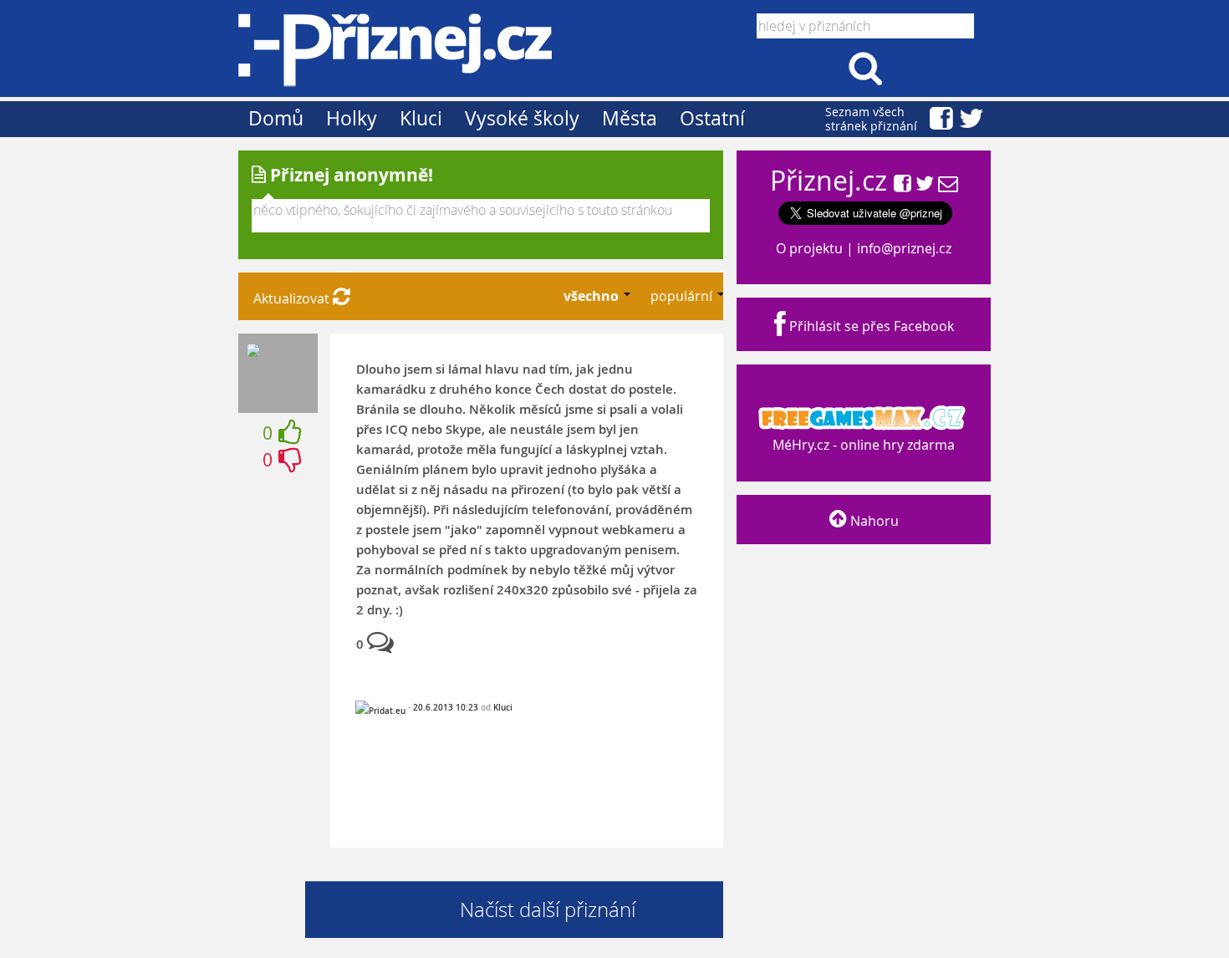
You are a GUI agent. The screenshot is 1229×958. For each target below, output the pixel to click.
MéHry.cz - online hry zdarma (864, 445)
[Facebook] (902, 184)
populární (683, 296)
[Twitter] (924, 184)
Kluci (421, 118)
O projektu (809, 248)
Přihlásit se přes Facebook (870, 326)
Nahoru (873, 521)
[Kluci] (253, 352)
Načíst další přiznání (547, 909)
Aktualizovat (293, 298)
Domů (275, 118)
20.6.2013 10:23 (445, 707)
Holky (351, 118)
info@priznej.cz (904, 248)
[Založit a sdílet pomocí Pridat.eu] (380, 710)
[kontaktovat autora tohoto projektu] (948, 184)
